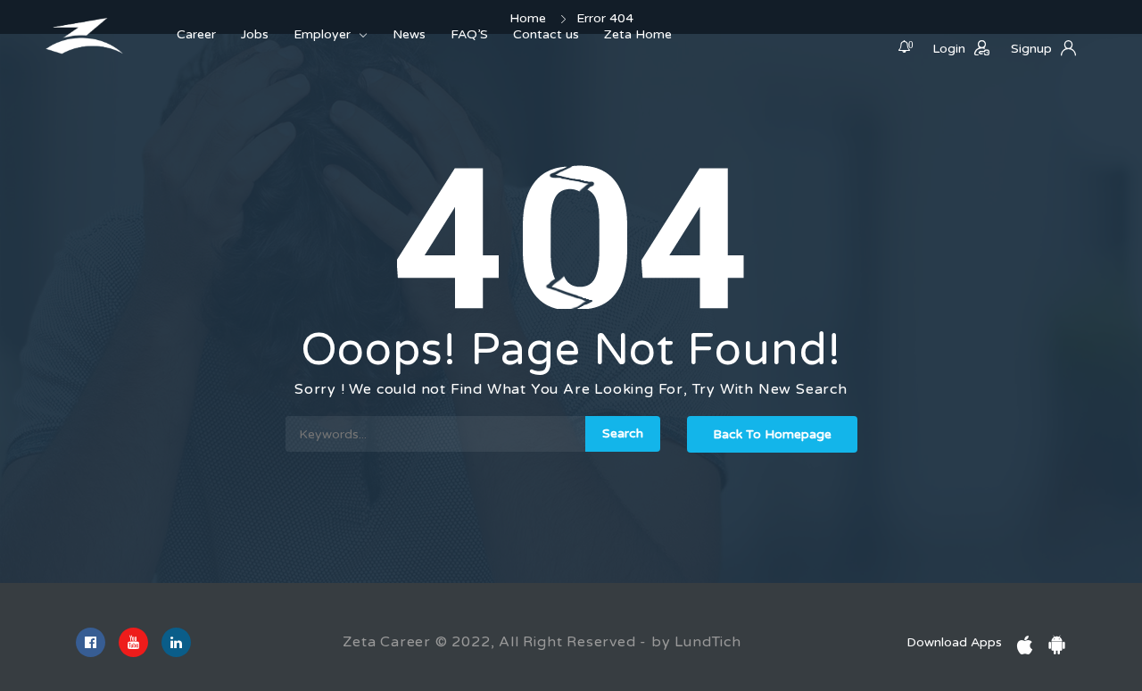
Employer (322, 34)
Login (948, 48)
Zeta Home (638, 34)
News (409, 34)
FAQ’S (469, 34)
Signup (1031, 48)
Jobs (255, 34)
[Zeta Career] (85, 36)
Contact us (546, 34)
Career (196, 34)
